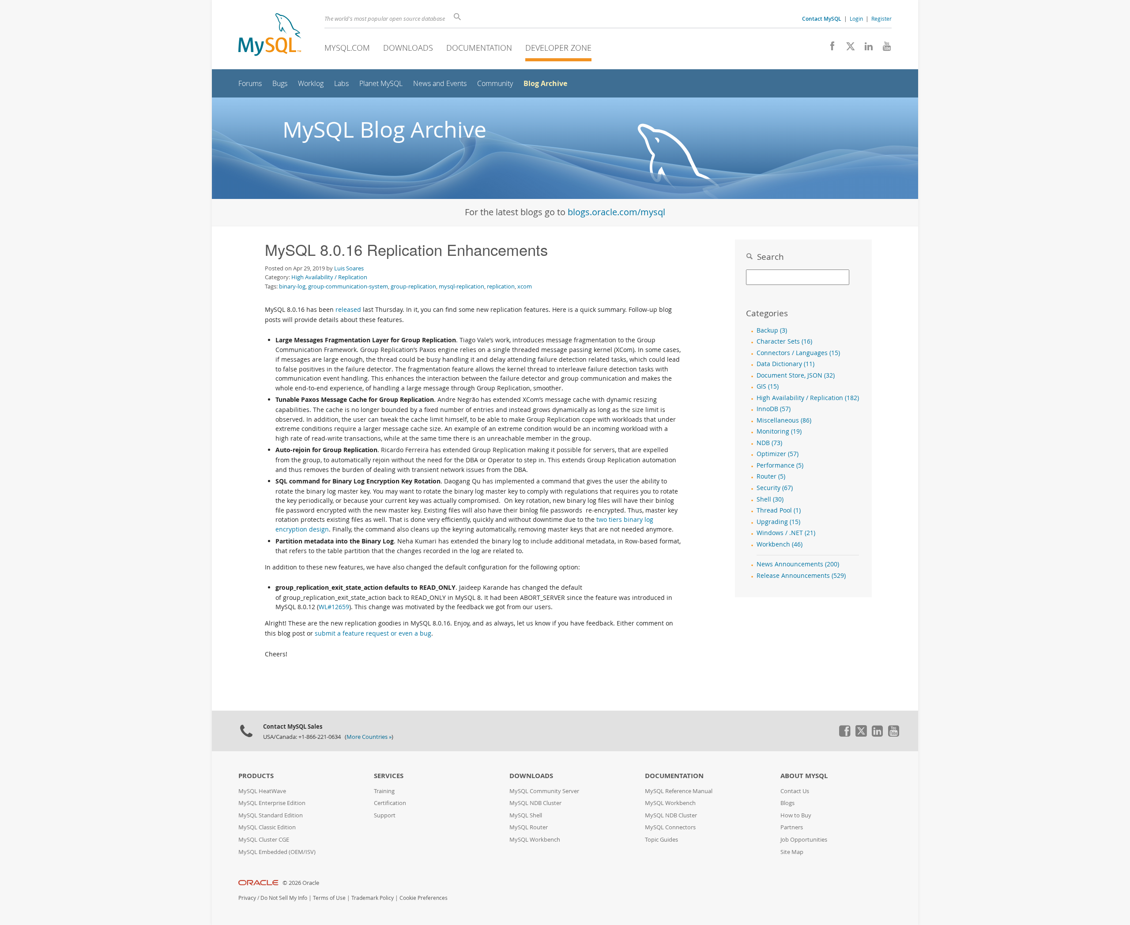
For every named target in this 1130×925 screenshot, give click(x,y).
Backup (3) (772, 330)
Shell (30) (770, 499)
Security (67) (775, 488)
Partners (791, 827)
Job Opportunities (803, 839)
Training (384, 791)
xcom (524, 286)
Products (256, 775)
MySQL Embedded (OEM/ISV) (277, 852)
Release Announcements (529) (801, 576)
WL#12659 (334, 607)
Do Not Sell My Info (283, 898)
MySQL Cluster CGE (263, 839)
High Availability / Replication (329, 277)
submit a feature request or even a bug (373, 633)
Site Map (791, 852)
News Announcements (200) (798, 564)
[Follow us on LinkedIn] (865, 48)
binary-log (292, 286)
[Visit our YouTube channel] (883, 48)
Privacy (247, 898)
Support (385, 815)
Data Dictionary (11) (785, 364)
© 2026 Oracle (300, 883)
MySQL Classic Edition (267, 827)
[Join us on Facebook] (829, 48)
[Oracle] (258, 883)
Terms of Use (329, 898)
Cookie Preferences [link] (423, 898)
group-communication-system (348, 286)
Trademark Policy (372, 898)
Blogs (787, 803)
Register (881, 18)
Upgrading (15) (778, 522)
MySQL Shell (525, 815)
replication (501, 286)
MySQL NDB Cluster (535, 803)
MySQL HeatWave (262, 791)
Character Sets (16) (784, 341)
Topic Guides (661, 839)
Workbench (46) (779, 544)
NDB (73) (769, 443)
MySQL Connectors (670, 827)
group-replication (413, 286)
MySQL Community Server (544, 791)
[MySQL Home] (269, 35)
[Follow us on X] (847, 48)
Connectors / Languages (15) (798, 353)
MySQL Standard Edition (270, 815)
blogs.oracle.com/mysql (616, 212)
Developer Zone (558, 47)
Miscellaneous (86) (784, 420)
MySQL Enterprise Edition (271, 803)
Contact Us (794, 791)
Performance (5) (780, 465)
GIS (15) (768, 386)
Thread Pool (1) (779, 510)
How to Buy (795, 815)
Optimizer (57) (778, 454)
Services (388, 775)
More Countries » (369, 737)
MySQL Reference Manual (678, 791)
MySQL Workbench (534, 839)
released (348, 309)
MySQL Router (528, 827)
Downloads (408, 47)
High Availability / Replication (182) (808, 398)
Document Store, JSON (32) (796, 375)
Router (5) (771, 476)
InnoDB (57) (774, 409)
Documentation (479, 47)
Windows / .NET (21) (786, 533)
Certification (390, 803)
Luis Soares (349, 268)
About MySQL (804, 775)
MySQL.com (347, 47)
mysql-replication (461, 286)
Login (856, 18)
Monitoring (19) (779, 431)
